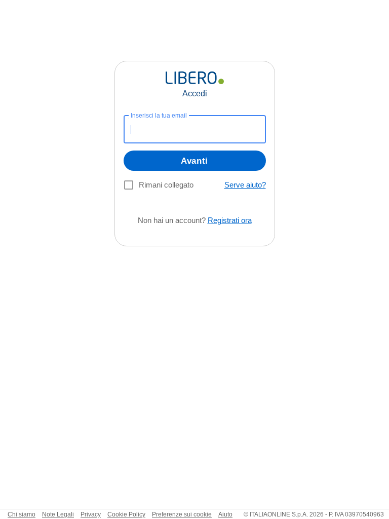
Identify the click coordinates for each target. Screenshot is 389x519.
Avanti (194, 161)
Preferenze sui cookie (182, 514)
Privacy (91, 514)
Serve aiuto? (245, 184)
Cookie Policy (126, 514)
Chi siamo (21, 514)
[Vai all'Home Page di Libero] (195, 77)
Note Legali (58, 514)
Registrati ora (230, 220)
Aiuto (225, 514)
